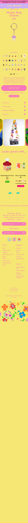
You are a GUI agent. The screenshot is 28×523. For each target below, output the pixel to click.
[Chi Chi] (6, 60)
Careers (18, 256)
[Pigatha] (18, 64)
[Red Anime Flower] (18, 69)
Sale (4, 265)
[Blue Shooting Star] (12, 60)
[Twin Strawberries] (11, 73)
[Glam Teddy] (15, 60)
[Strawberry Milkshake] (3, 55)
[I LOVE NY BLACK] (20, 181)
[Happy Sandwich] (24, 60)
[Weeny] (14, 73)
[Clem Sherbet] (12, 55)
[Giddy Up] (16, 181)
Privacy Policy (14, 291)
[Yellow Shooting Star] (17, 73)
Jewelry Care (20, 254)
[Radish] (12, 69)
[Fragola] (15, 55)
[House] (23, 181)
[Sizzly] (21, 55)
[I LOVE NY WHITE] (21, 181)
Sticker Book (6, 250)
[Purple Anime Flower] (6, 69)
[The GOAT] (18, 60)
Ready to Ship (7, 263)
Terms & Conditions (14, 289)
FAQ (17, 252)
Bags (4, 256)
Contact (18, 248)
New (4, 248)
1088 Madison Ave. (20, 268)
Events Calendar (19, 273)
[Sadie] (21, 69)
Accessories (6, 261)
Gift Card (16, 9)
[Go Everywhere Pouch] (3, 69)
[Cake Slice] (6, 55)
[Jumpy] (6, 64)
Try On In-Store (14, 96)
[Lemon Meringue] (18, 55)
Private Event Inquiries (20, 276)
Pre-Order (5, 2)
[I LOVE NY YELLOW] (18, 181)
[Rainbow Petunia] (15, 69)
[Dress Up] (3, 60)
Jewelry (5, 252)
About (18, 250)
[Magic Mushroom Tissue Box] (7, 165)
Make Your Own (7, 254)
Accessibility (14, 288)
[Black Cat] (9, 60)
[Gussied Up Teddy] (21, 60)
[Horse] (3, 64)
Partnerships (20, 258)
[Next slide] (18, 193)
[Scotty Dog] (24, 69)
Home (4, 258)
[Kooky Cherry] (9, 64)
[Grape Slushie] (9, 55)
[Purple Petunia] (9, 69)
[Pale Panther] (21, 64)
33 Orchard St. (20, 270)
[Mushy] (24, 55)
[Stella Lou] (12, 64)
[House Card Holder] (21, 165)
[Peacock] (24, 64)
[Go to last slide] (10, 193)
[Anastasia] (15, 64)
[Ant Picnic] (25, 181)
